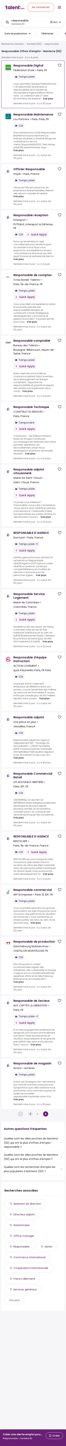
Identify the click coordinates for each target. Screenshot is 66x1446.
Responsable (21, 1246)
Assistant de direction (27, 1204)
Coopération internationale (30, 1268)
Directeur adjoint (24, 1214)
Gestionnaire (21, 1225)
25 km (54, 22)
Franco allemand (24, 1279)
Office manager (23, 1236)
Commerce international (29, 1257)
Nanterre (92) (34, 44)
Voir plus (48, 98)
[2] (45, 1114)
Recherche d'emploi (12, 44)
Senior (48, 1246)
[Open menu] (59, 7)
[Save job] (59, 65)
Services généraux (25, 1289)
